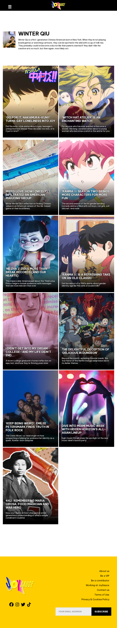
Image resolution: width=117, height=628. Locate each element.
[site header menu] (10, 7)
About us (104, 571)
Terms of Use (101, 594)
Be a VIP (104, 575)
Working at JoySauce (97, 585)
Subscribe (101, 611)
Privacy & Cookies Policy (95, 599)
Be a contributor (100, 580)
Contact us (103, 590)
